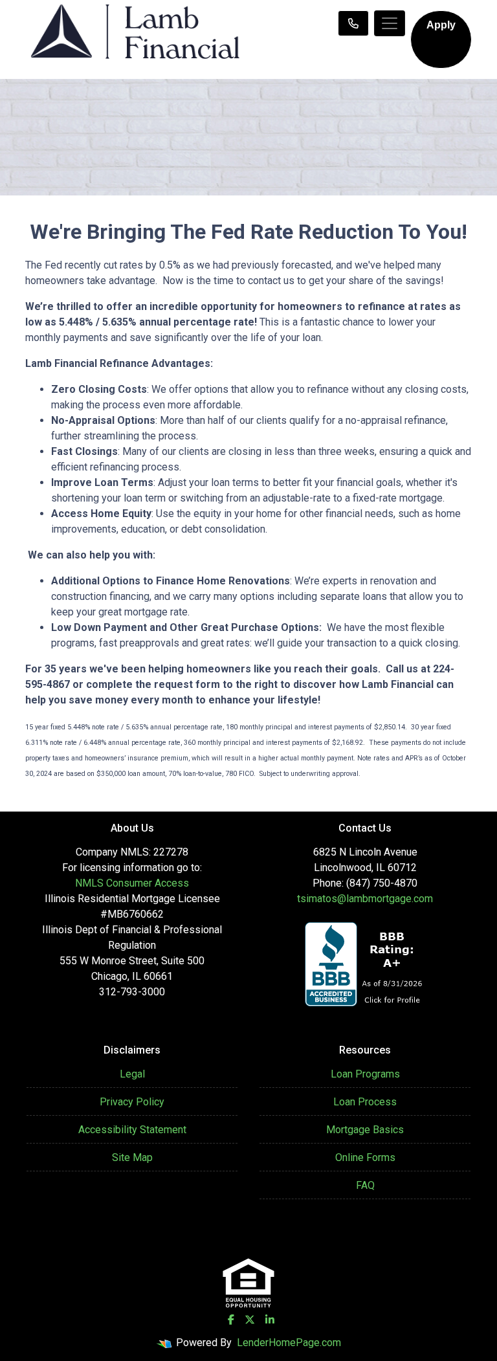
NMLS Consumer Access (132, 883)
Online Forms (365, 1157)
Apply (441, 24)
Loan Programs (365, 1074)
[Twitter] (250, 1319)
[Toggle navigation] (389, 23)
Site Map (132, 1157)
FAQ (365, 1185)
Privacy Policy (132, 1102)
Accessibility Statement (132, 1129)
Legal (132, 1074)
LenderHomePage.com (289, 1342)
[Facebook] (231, 1319)
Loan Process (365, 1102)
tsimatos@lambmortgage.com (365, 898)
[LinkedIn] (269, 1319)
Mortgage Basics (365, 1129)
